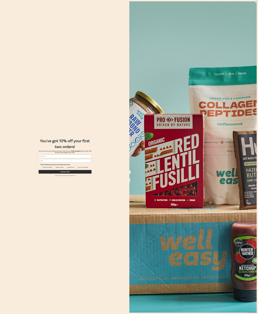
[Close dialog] (256, 2)
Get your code (65, 172)
